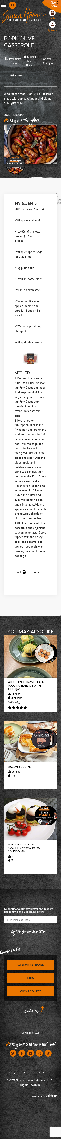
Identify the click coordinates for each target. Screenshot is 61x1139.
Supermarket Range (30, 964)
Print (19, 572)
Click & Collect (30, 991)
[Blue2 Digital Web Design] (51, 1095)
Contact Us (47, 1072)
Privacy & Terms (15, 1072)
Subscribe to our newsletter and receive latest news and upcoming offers (28, 910)
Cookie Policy (32, 1072)
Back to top (32, 1012)
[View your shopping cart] (52, 13)
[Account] (52, 24)
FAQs (30, 977)
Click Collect (54, 5)
